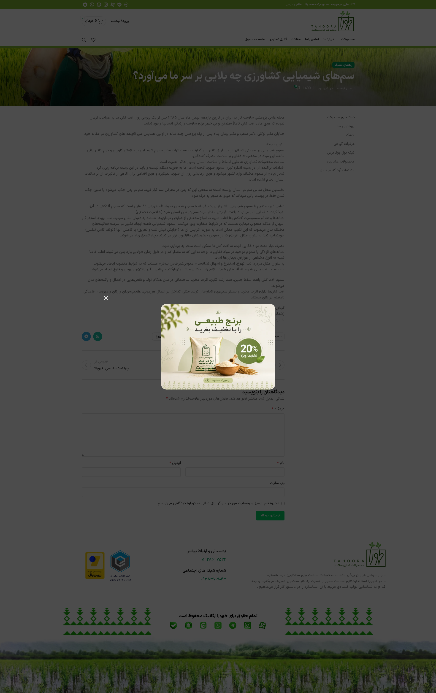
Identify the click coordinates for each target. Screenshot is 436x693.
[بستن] (106, 298)
